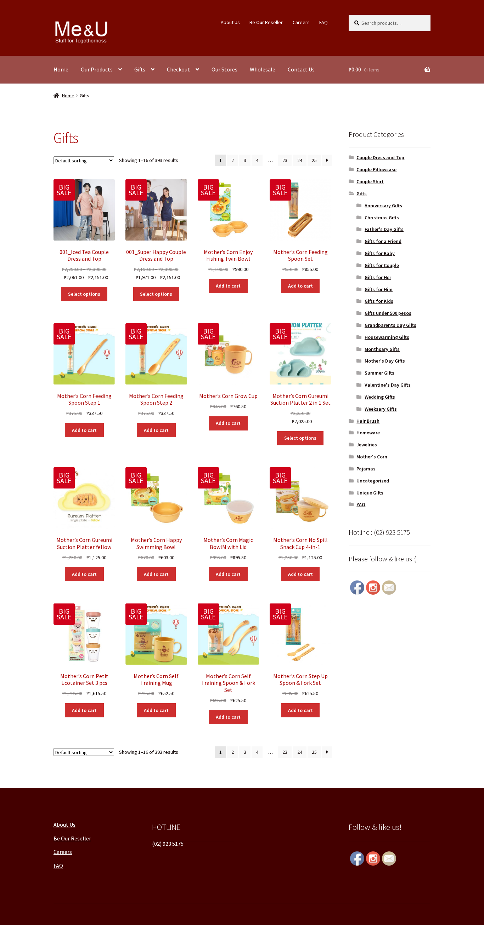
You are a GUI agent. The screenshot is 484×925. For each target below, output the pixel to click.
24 (299, 160)
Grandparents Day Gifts (390, 325)
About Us (230, 22)
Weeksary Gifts (381, 409)
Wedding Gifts (380, 397)
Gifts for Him (379, 289)
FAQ (323, 22)
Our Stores (224, 69)
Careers (301, 22)
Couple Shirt (370, 181)
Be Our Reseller (266, 22)
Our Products (97, 69)
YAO (360, 504)
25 (314, 160)
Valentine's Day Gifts (388, 385)
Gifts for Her (378, 277)
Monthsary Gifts (382, 349)
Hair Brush (367, 421)
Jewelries (366, 444)
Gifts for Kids (379, 301)
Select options (84, 294)
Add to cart (228, 286)
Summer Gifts (379, 373)
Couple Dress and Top (380, 157)
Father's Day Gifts (384, 229)
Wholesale (262, 69)
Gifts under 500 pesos (388, 313)
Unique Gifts (369, 493)
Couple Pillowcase (376, 169)
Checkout (178, 69)
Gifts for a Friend (383, 241)
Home (61, 69)
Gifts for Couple (382, 265)
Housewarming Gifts (387, 337)
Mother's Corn (371, 456)
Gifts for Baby (380, 253)
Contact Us (301, 69)
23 (284, 160)
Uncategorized (372, 481)
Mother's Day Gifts (385, 361)
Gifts (139, 69)
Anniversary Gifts (383, 205)
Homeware (368, 432)
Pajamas (366, 469)
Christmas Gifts (382, 217)
